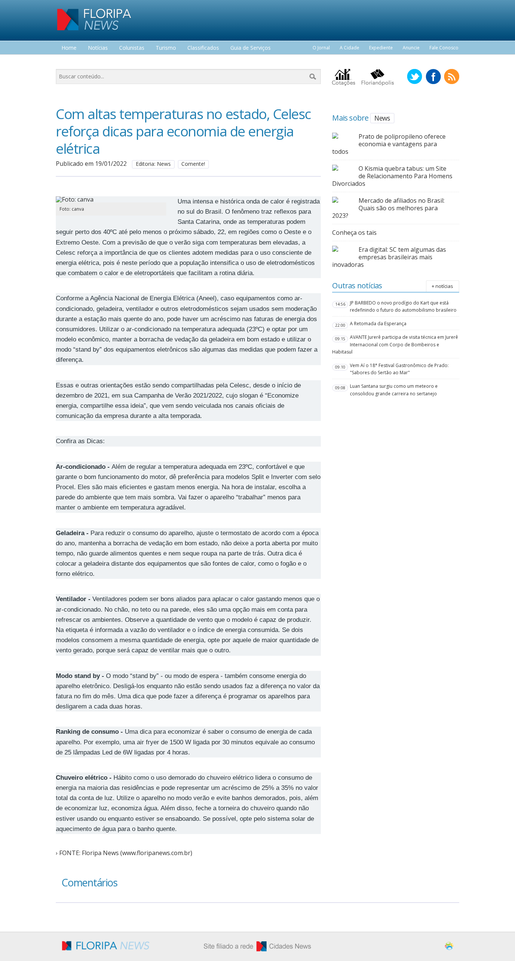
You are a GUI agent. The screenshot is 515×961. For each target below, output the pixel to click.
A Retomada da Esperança (378, 323)
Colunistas (131, 48)
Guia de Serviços (250, 48)
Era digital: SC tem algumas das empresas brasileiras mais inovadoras (389, 257)
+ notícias (442, 286)
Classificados (203, 48)
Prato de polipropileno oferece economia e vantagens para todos (389, 144)
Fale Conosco (443, 47)
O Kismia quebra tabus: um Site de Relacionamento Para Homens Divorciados (392, 176)
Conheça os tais (354, 232)
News (382, 117)
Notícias (98, 48)
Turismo (166, 48)
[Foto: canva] (111, 199)
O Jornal (321, 47)
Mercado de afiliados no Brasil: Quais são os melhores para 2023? (388, 208)
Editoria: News (153, 163)
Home (69, 48)
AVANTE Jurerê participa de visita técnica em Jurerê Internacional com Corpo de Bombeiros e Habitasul (395, 344)
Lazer (68, 62)
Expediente (381, 47)
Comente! (193, 163)
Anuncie (411, 47)
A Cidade (349, 47)
